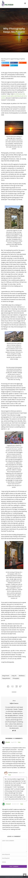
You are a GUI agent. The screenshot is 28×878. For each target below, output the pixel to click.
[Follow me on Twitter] (13, 730)
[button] (5, 63)
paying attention (6, 678)
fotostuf (8, 804)
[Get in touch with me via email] (15, 730)
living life (13, 675)
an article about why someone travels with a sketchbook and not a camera (14, 96)
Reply (19, 742)
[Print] (7, 686)
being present (5, 675)
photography (16, 678)
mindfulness (22, 675)
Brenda (8, 742)
